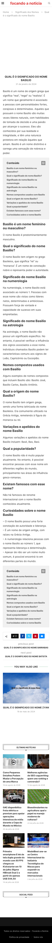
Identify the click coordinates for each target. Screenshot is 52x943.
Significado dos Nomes (27, 12)
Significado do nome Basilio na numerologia (22, 181)
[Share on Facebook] (22, 636)
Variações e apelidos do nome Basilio (25, 202)
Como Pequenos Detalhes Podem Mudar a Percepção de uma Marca (13, 777)
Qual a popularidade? (17, 206)
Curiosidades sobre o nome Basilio (24, 214)
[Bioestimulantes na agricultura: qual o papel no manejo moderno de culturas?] (38, 796)
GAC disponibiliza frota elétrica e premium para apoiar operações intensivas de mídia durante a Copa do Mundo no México (14, 816)
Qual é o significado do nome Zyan (26, 707)
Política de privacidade (19, 937)
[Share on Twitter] (29, 636)
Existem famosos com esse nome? (24, 210)
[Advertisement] (26, 46)
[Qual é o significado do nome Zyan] (26, 688)
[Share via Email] (42, 636)
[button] (26, 718)
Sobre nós (38, 937)
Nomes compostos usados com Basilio (26, 194)
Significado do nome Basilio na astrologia (22, 189)
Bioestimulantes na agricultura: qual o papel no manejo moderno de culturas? (37, 813)
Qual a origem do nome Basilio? (22, 198)
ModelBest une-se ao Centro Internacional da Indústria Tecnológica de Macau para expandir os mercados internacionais (37, 863)
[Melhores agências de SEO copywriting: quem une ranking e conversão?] (38, 761)
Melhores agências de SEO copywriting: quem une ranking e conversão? (38, 777)
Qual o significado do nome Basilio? (24, 175)
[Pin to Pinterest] (35, 636)
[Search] (49, 3)
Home (6, 12)
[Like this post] (16, 636)
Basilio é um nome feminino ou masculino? (22, 170)
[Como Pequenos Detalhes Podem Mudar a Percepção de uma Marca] (14, 761)
